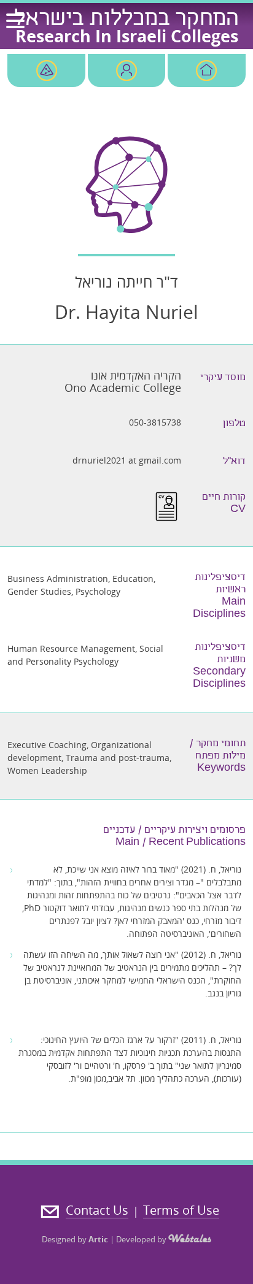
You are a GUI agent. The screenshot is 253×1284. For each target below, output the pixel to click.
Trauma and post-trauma (117, 757)
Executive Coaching (47, 745)
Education (133, 578)
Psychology (98, 591)
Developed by (142, 1239)
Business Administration (57, 578)
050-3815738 (155, 422)
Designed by (75, 1239)
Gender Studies (39, 591)
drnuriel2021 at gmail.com (126, 460)
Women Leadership (47, 770)
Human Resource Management (71, 648)
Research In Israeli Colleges (126, 36)
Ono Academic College (122, 387)
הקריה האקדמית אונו (136, 375)
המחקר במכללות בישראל (126, 20)
